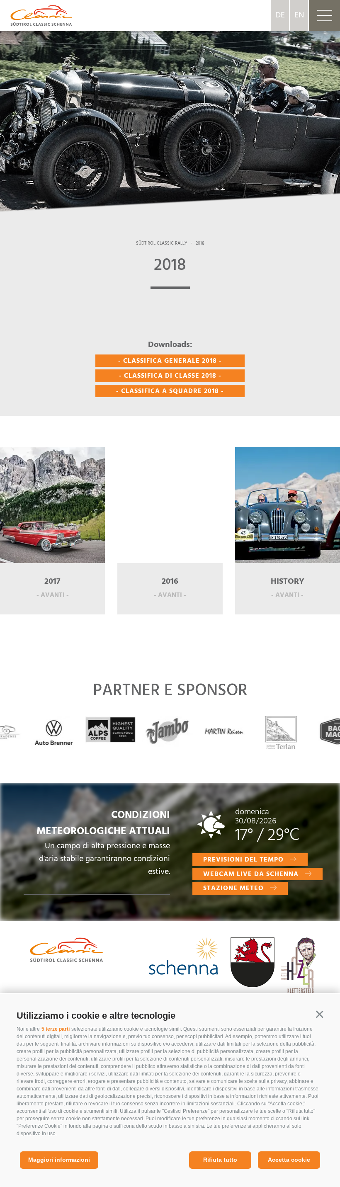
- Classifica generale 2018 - (170, 361)
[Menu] (324, 15)
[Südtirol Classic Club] (36, 15)
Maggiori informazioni (59, 1159)
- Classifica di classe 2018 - (170, 376)
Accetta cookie (289, 1159)
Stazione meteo (233, 888)
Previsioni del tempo (243, 859)
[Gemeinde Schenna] (252, 964)
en (299, 15)
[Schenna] (183, 957)
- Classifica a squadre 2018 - (170, 391)
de (280, 15)
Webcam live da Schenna (251, 874)
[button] (319, 1014)
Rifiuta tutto (220, 1159)
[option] (170, 112)
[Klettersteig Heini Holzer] (298, 972)
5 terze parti (55, 1029)
